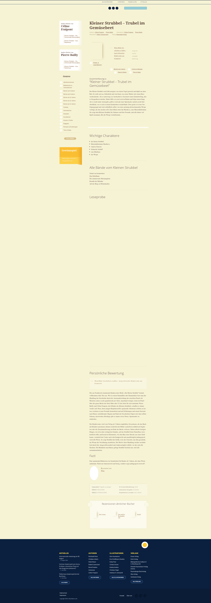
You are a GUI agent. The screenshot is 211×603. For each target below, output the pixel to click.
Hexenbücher (67, 110)
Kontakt (122, 595)
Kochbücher (67, 117)
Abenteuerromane (68, 82)
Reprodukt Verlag (121, 34)
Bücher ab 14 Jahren (69, 104)
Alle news (64, 582)
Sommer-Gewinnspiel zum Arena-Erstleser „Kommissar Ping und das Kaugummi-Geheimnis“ (69, 566)
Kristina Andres (114, 567)
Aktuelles (144, 2)
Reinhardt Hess (93, 556)
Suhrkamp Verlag (136, 577)
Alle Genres (70, 138)
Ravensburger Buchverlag (138, 571)
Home (99, 2)
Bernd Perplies (93, 567)
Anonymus (92, 570)
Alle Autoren (95, 577)
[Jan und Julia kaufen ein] (113, 513)
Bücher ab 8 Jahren (69, 94)
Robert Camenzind (94, 564)
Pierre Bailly (109, 32)
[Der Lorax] (94, 514)
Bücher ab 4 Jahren (119, 69)
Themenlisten (132, 2)
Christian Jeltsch (93, 559)
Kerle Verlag (134, 559)
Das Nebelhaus (94, 176)
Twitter (117, 8)
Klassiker (66, 114)
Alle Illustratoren (118, 577)
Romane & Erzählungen (70, 127)
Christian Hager (114, 570)
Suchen (145, 8)
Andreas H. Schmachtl (116, 572)
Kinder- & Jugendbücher (97, 64)
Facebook (113, 8)
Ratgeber (66, 123)
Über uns (129, 595)
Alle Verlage (137, 581)
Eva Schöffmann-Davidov (117, 559)
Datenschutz (63, 593)
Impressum (63, 595)
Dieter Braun (92, 562)
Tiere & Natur (67, 130)
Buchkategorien (107, 2)
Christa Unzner (114, 564)
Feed (109, 8)
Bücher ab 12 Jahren (69, 100)
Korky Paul (113, 562)
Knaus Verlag (135, 556)
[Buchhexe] (70, 9)
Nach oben (145, 545)
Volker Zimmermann (102, 34)
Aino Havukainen (115, 556)
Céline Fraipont (99, 32)
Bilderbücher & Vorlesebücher (67, 86)
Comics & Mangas (137, 69)
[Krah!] (132, 514)
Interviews (121, 2)
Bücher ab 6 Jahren (69, 91)
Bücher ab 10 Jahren (69, 97)
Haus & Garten (122, 72)
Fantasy (65, 107)
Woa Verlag (134, 574)
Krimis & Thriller (68, 120)
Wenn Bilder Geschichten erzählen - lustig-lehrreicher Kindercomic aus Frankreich (120, 53)
